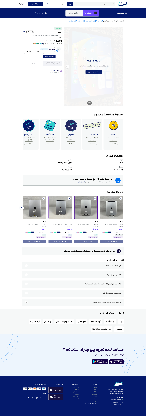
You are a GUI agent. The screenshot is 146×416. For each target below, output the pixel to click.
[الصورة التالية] (67, 66)
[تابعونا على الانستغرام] (37, 398)
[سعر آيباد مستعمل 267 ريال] (111, 207)
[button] (70, 4)
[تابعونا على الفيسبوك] (45, 398)
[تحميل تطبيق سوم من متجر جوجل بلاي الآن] (101, 361)
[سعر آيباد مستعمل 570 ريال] (86, 207)
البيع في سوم (61, 4)
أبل (57, 38)
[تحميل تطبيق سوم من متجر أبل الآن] (116, 361)
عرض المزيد (113, 143)
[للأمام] (22, 208)
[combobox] (91, 4)
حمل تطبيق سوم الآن (40, 13)
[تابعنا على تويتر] (41, 398)
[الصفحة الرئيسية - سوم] (122, 4)
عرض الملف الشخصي (49, 56)
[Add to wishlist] (24, 32)
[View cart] (48, 4)
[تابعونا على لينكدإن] (28, 398)
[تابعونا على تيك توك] (33, 398)
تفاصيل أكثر (81, 182)
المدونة (53, 4)
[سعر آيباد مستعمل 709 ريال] (60, 207)
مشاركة (29, 32)
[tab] (91, 13)
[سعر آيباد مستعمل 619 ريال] (34, 207)
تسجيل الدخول (35, 4)
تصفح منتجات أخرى (93, 72)
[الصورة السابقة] (120, 66)
